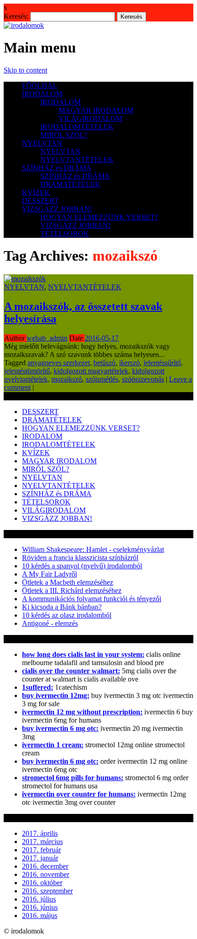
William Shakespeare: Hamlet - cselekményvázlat (93, 549)
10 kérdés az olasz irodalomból (66, 615)
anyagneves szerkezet (58, 363)
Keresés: (16, 16)
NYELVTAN (42, 143)
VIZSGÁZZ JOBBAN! (57, 209)
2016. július (39, 899)
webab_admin (47, 338)
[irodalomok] (24, 25)
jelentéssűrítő (162, 363)
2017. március (42, 841)
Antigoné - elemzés (50, 623)
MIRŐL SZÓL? (64, 135)
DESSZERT (40, 201)
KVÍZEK (36, 192)
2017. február (41, 850)
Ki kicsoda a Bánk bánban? (62, 607)
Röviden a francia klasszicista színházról (80, 557)
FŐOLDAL (39, 85)
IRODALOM (42, 94)
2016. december (45, 866)
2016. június (40, 907)
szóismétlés (102, 379)
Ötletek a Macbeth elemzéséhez (67, 582)
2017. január (40, 858)
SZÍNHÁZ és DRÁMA (57, 168)
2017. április (40, 833)
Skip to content (25, 70)
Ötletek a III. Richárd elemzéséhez (71, 590)
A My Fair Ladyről (49, 574)
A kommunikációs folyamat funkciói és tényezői (91, 599)
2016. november (45, 874)
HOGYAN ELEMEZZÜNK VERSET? (99, 217)
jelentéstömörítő (27, 371)
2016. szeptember (47, 891)
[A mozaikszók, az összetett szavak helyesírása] (25, 279)
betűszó (104, 363)
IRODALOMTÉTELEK (77, 127)
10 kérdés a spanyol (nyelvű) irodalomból (82, 566)
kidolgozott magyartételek (91, 371)
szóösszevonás (143, 379)
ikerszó (129, 363)
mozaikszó (66, 379)
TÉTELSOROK (64, 233)
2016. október (42, 883)
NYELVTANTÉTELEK (77, 159)
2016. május (39, 915)
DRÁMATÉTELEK (70, 184)
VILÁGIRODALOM (90, 118)
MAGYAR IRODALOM (96, 110)
